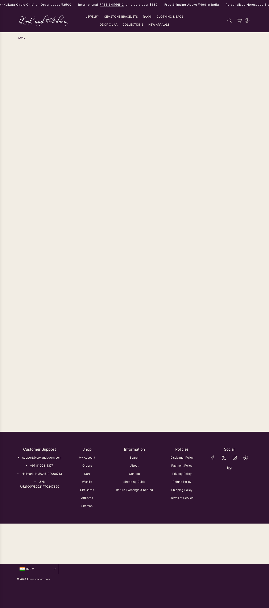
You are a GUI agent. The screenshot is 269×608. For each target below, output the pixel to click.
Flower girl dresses (162, 202)
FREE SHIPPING (112, 4)
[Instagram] (235, 458)
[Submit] (247, 544)
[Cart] (240, 21)
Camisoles (216, 204)
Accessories (161, 291)
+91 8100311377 (41, 465)
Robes (107, 291)
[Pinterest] (246, 458)
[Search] (229, 21)
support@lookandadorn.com (41, 457)
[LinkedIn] (229, 468)
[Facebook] (213, 458)
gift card (215, 291)
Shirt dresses (107, 204)
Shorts (53, 291)
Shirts (53, 204)
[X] (224, 458)
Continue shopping (134, 86)
